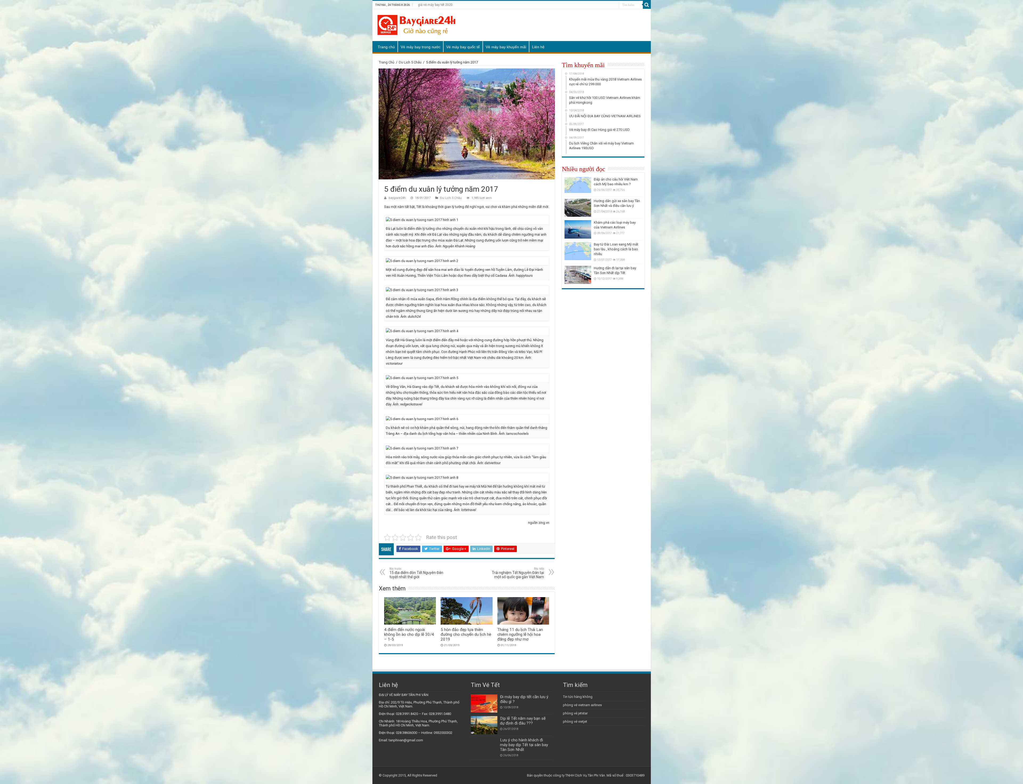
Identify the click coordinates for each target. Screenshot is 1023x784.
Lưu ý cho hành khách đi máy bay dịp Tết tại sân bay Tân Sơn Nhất (524, 745)
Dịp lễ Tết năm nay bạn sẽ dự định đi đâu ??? (523, 721)
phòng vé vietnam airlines (582, 705)
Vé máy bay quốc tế (463, 47)
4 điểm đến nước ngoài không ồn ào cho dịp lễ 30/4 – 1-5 (409, 634)
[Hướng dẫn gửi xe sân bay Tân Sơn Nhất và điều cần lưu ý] (578, 208)
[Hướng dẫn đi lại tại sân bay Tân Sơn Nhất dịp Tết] (578, 275)
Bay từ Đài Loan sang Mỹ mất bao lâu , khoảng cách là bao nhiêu (616, 249)
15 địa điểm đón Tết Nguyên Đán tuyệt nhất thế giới (416, 573)
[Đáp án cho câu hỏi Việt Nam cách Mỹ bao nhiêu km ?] (578, 186)
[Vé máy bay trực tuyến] (416, 24)
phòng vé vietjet (575, 721)
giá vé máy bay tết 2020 (435, 5)
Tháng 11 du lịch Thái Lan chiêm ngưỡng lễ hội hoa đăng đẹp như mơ (520, 634)
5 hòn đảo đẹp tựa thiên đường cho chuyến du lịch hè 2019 (466, 634)
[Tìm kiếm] (647, 5)
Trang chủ (386, 47)
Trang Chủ (386, 62)
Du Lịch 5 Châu (410, 62)
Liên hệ (538, 47)
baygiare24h (397, 198)
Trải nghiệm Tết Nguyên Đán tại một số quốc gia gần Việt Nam (518, 573)
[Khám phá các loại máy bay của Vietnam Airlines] (578, 229)
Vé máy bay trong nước (420, 47)
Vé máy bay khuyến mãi (506, 47)
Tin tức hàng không (577, 697)
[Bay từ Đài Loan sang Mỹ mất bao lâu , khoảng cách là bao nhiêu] (578, 251)
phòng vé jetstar (575, 713)
